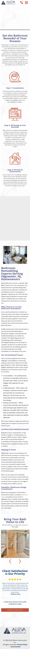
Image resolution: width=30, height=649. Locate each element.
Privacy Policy (22, 645)
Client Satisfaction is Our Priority (15, 572)
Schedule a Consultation (15, 610)
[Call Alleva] (21, 2)
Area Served (15, 647)
